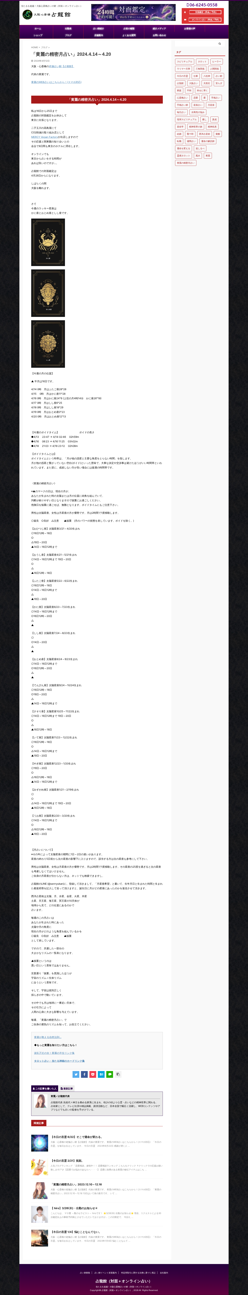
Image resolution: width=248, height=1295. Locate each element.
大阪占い (193, 83)
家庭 (179, 90)
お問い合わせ (159, 35)
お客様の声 (189, 28)
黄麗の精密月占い (186, 162)
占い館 (219, 76)
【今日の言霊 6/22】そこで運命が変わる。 (77, 1137)
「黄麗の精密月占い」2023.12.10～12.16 (76, 1184)
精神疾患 (212, 126)
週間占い (191, 141)
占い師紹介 (98, 28)
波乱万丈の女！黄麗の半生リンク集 (54, 1053)
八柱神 (206, 76)
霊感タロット (183, 155)
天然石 (206, 83)
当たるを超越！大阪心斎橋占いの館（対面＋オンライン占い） (124, 1286)
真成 (214, 119)
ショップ (38, 35)
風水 (198, 155)
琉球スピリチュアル (187, 119)
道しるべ (200, 148)
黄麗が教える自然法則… (47, 1037)
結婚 (179, 134)
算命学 (180, 126)
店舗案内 (98, 35)
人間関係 (214, 68)
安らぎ (219, 83)
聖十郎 (190, 134)
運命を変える (183, 148)
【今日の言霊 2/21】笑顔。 (67, 1160)
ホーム (38, 28)
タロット (202, 61)
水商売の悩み (197, 112)
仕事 (196, 76)
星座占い (198, 105)
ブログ (68, 35)
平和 (189, 90)
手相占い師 (182, 105)
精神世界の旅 (195, 126)
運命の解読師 (207, 141)
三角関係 (200, 68)
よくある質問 (129, 35)
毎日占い (181, 112)
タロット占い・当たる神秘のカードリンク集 (59, 1060)
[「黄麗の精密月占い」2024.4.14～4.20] (101, 1074)
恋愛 (196, 97)
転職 (179, 141)
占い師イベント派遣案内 (105, 1272)
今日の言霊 (182, 76)
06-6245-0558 (203, 4)
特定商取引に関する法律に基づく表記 (138, 1272)
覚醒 (218, 134)
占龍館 (180, 83)
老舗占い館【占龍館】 (61, 66)
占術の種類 (128, 28)
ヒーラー (216, 61)
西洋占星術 (204, 134)
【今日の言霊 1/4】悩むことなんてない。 (76, 1232)
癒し (204, 119)
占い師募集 (85, 1272)
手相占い (215, 97)
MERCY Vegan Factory (44, 137)
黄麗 (208, 155)
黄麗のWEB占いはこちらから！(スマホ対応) (56, 82)
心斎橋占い (182, 97)
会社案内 (164, 1272)
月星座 (211, 105)
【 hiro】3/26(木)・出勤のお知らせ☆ (74, 1208)
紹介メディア (159, 28)
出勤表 (68, 28)
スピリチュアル (184, 61)
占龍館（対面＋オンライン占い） (124, 1281)
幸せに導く (202, 90)
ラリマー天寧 (183, 68)
